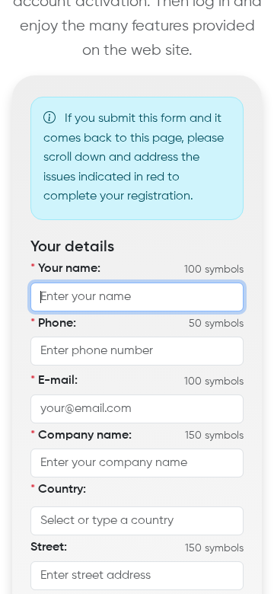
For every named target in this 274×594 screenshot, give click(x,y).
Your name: (65, 269)
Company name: (81, 436)
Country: (58, 490)
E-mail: (54, 381)
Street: (48, 547)
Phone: (53, 324)
